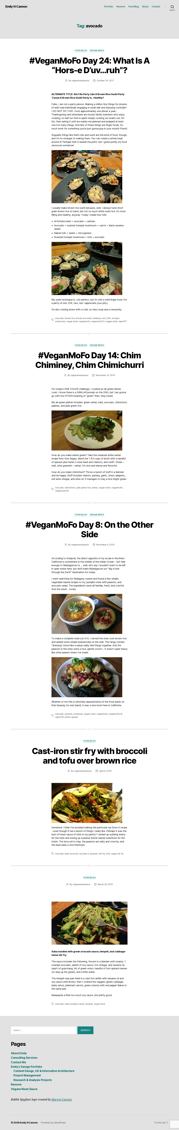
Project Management (27, 1075)
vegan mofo (104, 487)
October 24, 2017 (105, 80)
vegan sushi (72, 321)
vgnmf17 (122, 321)
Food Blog (133, 6)
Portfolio (108, 6)
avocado (59, 318)
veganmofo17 (97, 321)
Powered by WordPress (53, 1122)
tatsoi (81, 1004)
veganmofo (84, 321)
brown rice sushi (84, 318)
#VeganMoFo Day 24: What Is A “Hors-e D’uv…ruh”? (89, 65)
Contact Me (18, 1062)
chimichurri (70, 487)
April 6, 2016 (105, 771)
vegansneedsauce (80, 80)
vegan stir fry (117, 853)
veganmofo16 (62, 490)
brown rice (70, 318)
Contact (156, 6)
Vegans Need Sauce (24, 1089)
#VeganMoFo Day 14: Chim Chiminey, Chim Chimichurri (89, 360)
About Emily (19, 1053)
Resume (120, 6)
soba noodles (71, 1004)
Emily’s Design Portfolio (26, 1066)
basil (67, 853)
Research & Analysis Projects (32, 1080)
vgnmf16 (59, 717)
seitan (95, 487)
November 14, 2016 (105, 375)
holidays (97, 318)
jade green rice (83, 487)
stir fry (102, 853)
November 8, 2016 (105, 544)
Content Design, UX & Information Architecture (43, 1071)
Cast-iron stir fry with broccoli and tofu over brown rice (89, 756)
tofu (108, 318)
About (145, 6)
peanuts (68, 714)
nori (103, 318)
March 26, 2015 (105, 884)
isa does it (84, 853)
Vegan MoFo (97, 50)
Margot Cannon (61, 1099)
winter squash (71, 717)
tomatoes (78, 714)
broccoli (74, 853)
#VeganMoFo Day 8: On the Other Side (89, 529)
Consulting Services (24, 1057)
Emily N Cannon (16, 6)
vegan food (99, 1004)
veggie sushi (111, 321)
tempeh (89, 1004)
